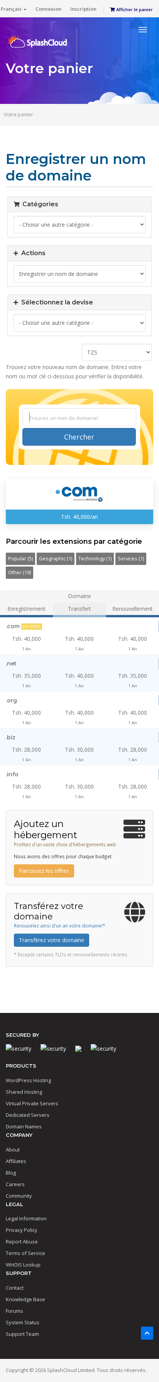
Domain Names (24, 1126)
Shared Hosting (24, 1091)
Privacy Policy (21, 1230)
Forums (14, 1310)
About (13, 1149)
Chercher (79, 436)
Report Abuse (22, 1241)
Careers (15, 1184)
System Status (22, 1322)
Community (19, 1195)
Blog (11, 1172)
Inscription (83, 8)
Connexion (48, 8)
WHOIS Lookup (23, 1264)
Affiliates (16, 1161)
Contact (15, 1287)
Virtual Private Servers (32, 1103)
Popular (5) (20, 558)
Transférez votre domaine (51, 940)
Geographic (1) (55, 558)
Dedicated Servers (27, 1114)
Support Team (22, 1333)
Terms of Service (25, 1253)
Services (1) (131, 558)
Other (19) (19, 572)
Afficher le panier (134, 9)
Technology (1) (95, 558)
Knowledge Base (25, 1299)
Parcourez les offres (44, 870)
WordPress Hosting (28, 1080)
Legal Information (26, 1218)
